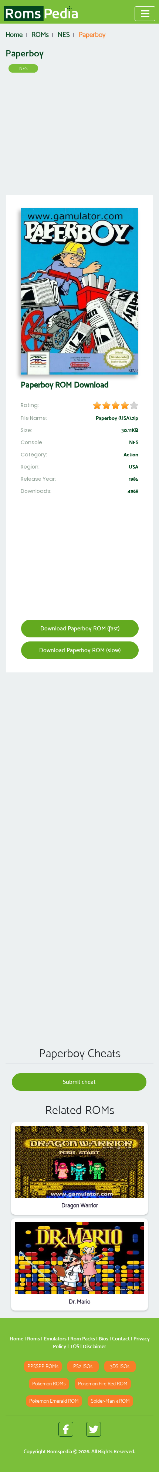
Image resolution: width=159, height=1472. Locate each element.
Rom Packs (82, 1338)
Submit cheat (79, 1081)
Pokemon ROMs (49, 1384)
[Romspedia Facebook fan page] (65, 1429)
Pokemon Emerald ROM (54, 1401)
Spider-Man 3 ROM (110, 1401)
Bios (103, 1338)
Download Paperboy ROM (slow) (80, 650)
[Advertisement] (79, 136)
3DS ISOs (119, 1366)
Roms (33, 1338)
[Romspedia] (41, 14)
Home (16, 1338)
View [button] (79, 1162)
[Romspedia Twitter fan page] (93, 1429)
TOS (74, 1346)
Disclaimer (94, 1346)
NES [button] (23, 68)
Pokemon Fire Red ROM (103, 1384)
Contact (121, 1338)
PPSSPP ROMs (42, 1366)
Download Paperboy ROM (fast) (79, 628)
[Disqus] (79, 935)
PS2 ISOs (82, 1366)
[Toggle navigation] (145, 13)
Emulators (55, 1338)
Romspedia (59, 1451)
